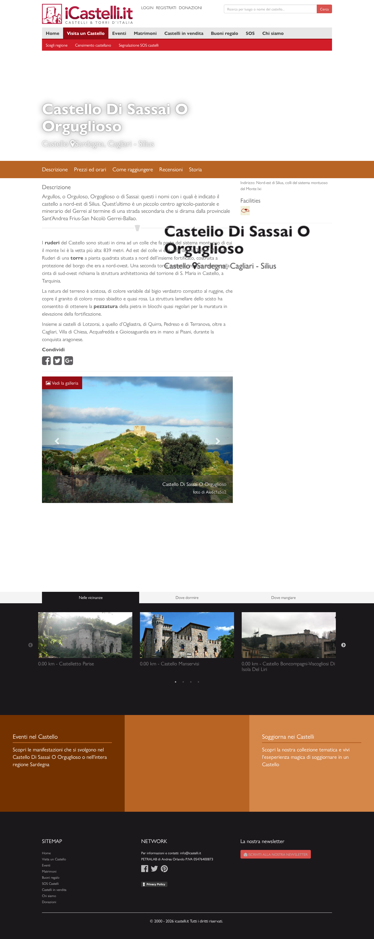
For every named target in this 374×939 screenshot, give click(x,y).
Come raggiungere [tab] (132, 169)
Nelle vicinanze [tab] (91, 597)
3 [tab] (190, 681)
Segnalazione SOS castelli (139, 45)
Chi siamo (273, 33)
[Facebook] (46, 362)
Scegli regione (56, 45)
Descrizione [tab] (55, 169)
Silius (146, 143)
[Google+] (68, 362)
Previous (30, 645)
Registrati (166, 7)
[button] (56, 439)
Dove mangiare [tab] (283, 597)
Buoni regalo (224, 33)
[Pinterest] (164, 870)
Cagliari (120, 143)
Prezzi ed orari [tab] (90, 169)
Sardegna (89, 143)
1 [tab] (175, 681)
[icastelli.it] (88, 14)
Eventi (119, 33)
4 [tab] (198, 681)
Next (343, 645)
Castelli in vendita (183, 33)
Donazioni (190, 7)
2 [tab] (183, 681)
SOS (250, 33)
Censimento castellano (93, 45)
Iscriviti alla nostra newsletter (277, 854)
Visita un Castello (86, 33)
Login (147, 7)
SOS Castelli (50, 883)
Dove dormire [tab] (187, 597)
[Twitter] (57, 362)
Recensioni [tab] (171, 169)
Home (52, 33)
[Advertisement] (137, 547)
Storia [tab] (195, 169)
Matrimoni (145, 33)
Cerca (324, 8)
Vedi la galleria (64, 383)
